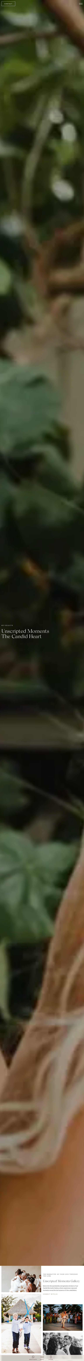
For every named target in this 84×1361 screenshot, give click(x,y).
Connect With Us (50, 1294)
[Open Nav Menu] (81, 3)
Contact (8, 4)
